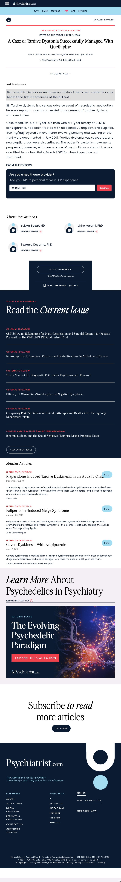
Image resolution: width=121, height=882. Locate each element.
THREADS (55, 817)
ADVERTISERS (14, 803)
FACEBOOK (56, 803)
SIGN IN (81, 793)
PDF (66, 11)
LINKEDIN (55, 813)
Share (45, 11)
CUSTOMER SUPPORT (13, 830)
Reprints (82, 11)
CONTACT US (14, 824)
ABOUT (10, 798)
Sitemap (101, 862)
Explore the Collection (17, 600)
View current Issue (21, 449)
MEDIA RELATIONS (13, 810)
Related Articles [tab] (59, 74)
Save (36, 11)
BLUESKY (55, 822)
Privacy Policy (16, 857)
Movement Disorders (104, 20)
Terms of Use (32, 857)
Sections (55, 11)
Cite (73, 11)
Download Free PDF (60, 269)
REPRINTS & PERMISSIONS (14, 818)
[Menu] (7, 3)
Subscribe (61, 728)
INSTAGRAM (57, 808)
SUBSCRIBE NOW (87, 811)
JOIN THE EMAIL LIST (89, 800)
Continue (104, 187)
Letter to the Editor (51, 35)
